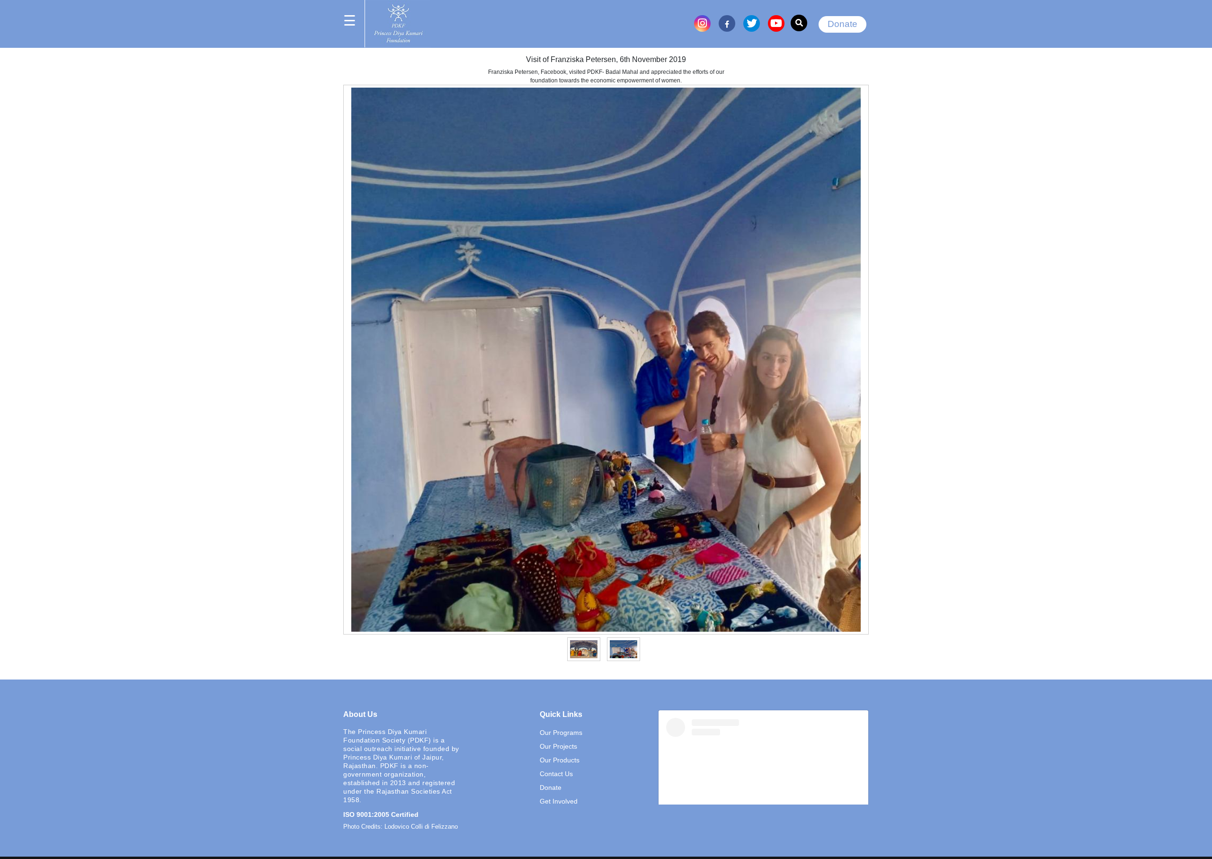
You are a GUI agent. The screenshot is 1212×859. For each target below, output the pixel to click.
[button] (585, 649)
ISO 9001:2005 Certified (381, 814)
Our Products (559, 760)
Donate (842, 24)
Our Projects (558, 746)
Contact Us (556, 774)
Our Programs (561, 732)
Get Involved (559, 801)
